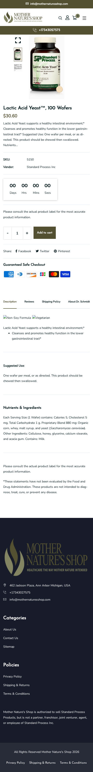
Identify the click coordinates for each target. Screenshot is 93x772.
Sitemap (8, 647)
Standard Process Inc (41, 167)
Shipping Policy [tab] (51, 301)
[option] (46, 67)
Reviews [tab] (29, 301)
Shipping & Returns (16, 685)
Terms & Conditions (16, 694)
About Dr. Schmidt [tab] (79, 301)
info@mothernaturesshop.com (49, 4)
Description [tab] (10, 301)
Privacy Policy (12, 676)
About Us (9, 629)
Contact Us (10, 638)
